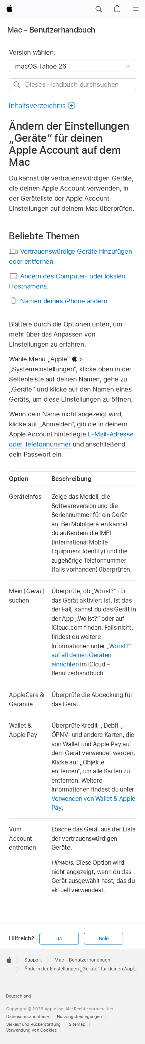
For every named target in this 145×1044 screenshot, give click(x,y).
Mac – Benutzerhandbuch (51, 29)
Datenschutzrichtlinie (27, 1016)
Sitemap (77, 1024)
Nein (104, 938)
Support (33, 960)
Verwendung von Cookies (31, 1030)
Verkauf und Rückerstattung (33, 1024)
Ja (59, 938)
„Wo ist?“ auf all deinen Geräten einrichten (91, 655)
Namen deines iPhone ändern (63, 301)
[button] (98, 9)
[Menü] (135, 9)
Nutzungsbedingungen (79, 1016)
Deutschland (18, 996)
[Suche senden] (17, 85)
